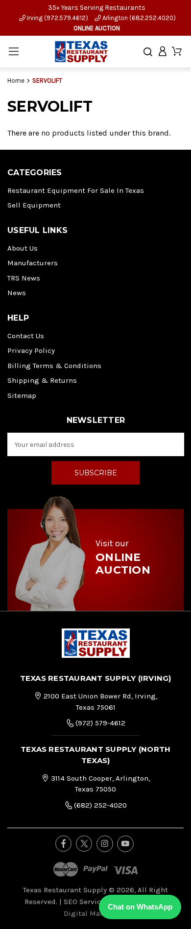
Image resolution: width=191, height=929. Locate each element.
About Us (22, 248)
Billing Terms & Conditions (54, 365)
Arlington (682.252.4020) (138, 18)
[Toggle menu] (13, 51)
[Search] (147, 52)
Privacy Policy (31, 350)
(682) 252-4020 (99, 805)
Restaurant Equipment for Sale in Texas (75, 190)
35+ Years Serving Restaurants (96, 7)
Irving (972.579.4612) (56, 18)
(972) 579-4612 (99, 723)
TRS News (23, 278)
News (16, 292)
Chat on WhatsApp (140, 907)
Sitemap (21, 395)
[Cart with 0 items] (177, 51)
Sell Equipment (34, 205)
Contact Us (25, 335)
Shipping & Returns (42, 380)
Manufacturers (32, 262)
